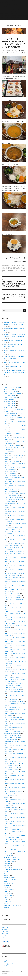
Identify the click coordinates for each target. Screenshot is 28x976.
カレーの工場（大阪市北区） (12, 717)
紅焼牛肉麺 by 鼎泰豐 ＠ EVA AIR (12, 366)
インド (6, 899)
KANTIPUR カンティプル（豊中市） (14, 455)
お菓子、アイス (8, 881)
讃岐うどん (6, 875)
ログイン (6, 960)
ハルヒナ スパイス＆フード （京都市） (15, 695)
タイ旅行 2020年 (8, 399)
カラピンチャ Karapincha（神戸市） (14, 629)
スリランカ (8, 901)
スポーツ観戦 (8, 889)
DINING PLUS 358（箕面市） (12, 869)
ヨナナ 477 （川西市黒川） (12, 699)
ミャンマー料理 (8, 855)
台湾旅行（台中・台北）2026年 (12, 387)
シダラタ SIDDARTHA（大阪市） (13, 551)
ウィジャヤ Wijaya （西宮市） (13, 677)
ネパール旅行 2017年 (9, 405)
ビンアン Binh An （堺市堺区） (13, 839)
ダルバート (19, 267)
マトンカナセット (10, 270)
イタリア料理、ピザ (9, 861)
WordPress (6, 907)
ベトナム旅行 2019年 (9, 401)
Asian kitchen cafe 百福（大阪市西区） (15, 783)
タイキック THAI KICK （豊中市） (14, 791)
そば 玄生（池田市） (10, 867)
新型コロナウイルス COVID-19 (12, 905)
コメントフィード (8, 964)
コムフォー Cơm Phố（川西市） (13, 829)
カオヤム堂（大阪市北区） (12, 761)
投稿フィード (7, 962)
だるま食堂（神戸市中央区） (12, 475)
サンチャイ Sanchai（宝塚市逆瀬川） (14, 599)
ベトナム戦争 (8, 895)
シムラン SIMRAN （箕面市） (12, 445)
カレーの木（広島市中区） (12, 707)
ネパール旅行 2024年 (9, 395)
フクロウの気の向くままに (12, 25)
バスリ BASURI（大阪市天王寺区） (14, 497)
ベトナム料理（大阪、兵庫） (11, 807)
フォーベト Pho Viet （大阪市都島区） (15, 845)
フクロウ (6, 265)
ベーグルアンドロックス (10, 879)
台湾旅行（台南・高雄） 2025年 (12, 393)
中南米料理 (6, 797)
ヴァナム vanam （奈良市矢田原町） (14, 691)
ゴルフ (6, 891)
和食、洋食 (6, 865)
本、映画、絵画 (8, 893)
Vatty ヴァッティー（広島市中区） (14, 597)
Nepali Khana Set (16, 268)
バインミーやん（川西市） (12, 849)
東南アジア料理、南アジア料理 (12, 733)
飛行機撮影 (6, 885)
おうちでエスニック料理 (10, 857)
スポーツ (6, 887)
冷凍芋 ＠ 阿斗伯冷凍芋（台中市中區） (14, 340)
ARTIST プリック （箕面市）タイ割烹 (15, 779)
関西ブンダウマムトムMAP (11, 391)
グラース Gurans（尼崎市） (12, 461)
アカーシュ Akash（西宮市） (12, 593)
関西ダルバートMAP (9, 389)
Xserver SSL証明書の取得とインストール (14, 362)
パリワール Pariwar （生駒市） (13, 611)
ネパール (7, 897)
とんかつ (6, 871)
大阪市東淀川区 (9, 268)
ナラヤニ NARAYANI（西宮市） (13, 595)
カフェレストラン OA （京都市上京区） (15, 569)
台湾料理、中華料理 (9, 877)
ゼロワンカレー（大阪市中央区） (13, 731)
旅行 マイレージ (8, 883)
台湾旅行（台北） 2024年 (11, 397)
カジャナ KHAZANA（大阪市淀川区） (15, 753)
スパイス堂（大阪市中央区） (12, 735)
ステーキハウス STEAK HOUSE (12, 859)
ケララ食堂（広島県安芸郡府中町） (14, 701)
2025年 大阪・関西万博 (10, 407)
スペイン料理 (7, 863)
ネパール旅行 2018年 (9, 403)
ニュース (6, 903)
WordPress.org (7, 966)
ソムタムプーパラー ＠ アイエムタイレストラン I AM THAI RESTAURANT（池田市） (14, 372)
